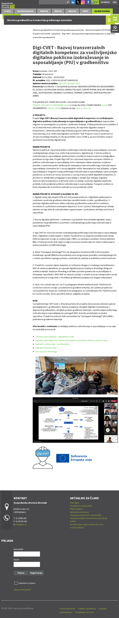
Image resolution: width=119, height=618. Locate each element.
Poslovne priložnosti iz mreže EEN (85, 515)
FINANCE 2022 (39, 105)
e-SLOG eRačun (77, 527)
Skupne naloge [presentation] (25, 11)
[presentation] (7, 11)
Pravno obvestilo (67, 608)
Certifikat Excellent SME (81, 505)
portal (105, 105)
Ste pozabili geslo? (22, 589)
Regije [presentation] (58, 11)
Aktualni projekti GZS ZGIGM (98, 30)
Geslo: (17, 559)
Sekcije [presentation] (72, 11)
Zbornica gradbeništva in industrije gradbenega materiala (58, 30)
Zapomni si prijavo (27, 583)
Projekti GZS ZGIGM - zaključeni (46, 33)
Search (67, 2)
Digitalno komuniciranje (46, 347)
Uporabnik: (19, 549)
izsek (66, 105)
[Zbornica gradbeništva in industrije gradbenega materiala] (8, 5)
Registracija (36, 573)
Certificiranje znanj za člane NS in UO (86, 524)
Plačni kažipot (76, 509)
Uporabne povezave (79, 512)
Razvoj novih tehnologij (46, 351)
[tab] (7, 11)
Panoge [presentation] (44, 11)
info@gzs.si (21, 524)
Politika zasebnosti (87, 608)
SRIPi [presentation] (85, 11)
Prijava (21, 573)
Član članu (74, 502)
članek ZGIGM (54, 108)
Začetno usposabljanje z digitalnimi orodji (54, 336)
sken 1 (79, 108)
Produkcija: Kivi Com (84, 612)
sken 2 (86, 108)
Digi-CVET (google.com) (69, 83)
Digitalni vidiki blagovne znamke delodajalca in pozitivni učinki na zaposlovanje (71, 340)
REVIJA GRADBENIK (54, 105)
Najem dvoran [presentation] (102, 11)
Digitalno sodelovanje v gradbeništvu (52, 344)
